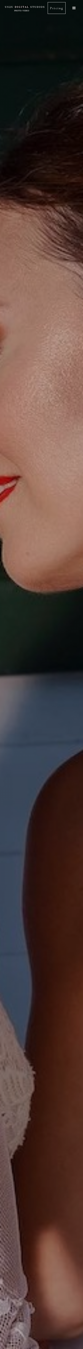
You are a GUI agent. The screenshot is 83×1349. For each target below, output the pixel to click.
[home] (25, 8)
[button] (74, 8)
